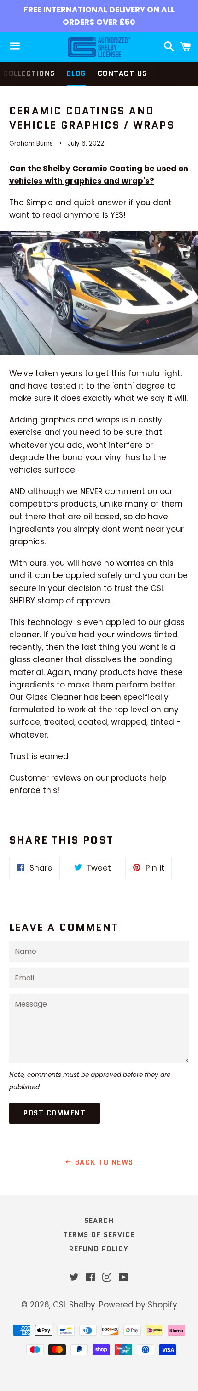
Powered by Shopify (138, 1304)
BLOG (76, 73)
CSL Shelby (74, 1304)
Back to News (103, 1162)
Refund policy (99, 1249)
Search (99, 1221)
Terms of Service (99, 1235)
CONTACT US (122, 73)
